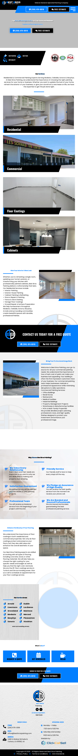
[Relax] (62, 655)
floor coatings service (15, 575)
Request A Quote (14, 659)
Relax (63, 659)
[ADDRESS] (4, 739)
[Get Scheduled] (38, 655)
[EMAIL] (4, 732)
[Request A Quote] (14, 655)
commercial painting (64, 370)
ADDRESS (11, 737)
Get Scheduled (38, 659)
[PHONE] (4, 726)
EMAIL (9, 731)
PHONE (10, 725)
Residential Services (14, 288)
